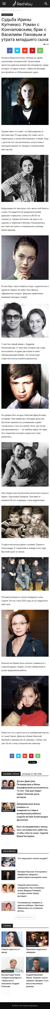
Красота (5, 946)
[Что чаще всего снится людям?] (8, 862)
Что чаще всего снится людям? (33, 858)
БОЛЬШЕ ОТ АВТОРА (32, 774)
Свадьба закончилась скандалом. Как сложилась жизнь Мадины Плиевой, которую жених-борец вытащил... (31, 890)
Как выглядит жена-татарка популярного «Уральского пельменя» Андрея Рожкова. (11, 981)
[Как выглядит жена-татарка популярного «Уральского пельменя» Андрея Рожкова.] (12, 964)
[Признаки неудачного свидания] (37, 939)
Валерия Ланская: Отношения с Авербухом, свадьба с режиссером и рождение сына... (33, 874)
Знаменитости (16, 10)
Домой (4, 10)
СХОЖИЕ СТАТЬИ (11, 774)
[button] (46, 3)
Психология (31, 946)
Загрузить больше (24, 917)
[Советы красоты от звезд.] (12, 939)
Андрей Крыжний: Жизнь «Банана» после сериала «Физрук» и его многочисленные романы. (37, 981)
